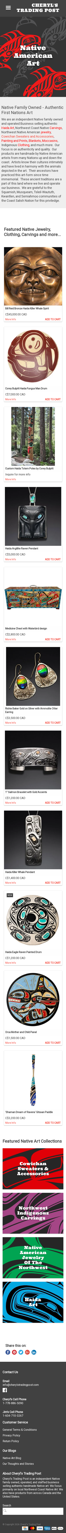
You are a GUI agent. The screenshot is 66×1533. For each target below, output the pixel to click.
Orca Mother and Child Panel (21, 1032)
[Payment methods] (24, 1528)
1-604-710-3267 (13, 1415)
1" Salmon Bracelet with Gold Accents (26, 792)
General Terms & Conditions (20, 1429)
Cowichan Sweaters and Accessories (27, 136)
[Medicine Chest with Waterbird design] (33, 596)
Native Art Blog (12, 1458)
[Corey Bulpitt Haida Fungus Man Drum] (33, 356)
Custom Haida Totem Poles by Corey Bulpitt (29, 468)
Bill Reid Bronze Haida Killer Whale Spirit (27, 308)
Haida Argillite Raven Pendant (21, 548)
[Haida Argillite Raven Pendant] (33, 516)
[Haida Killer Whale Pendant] (33, 840)
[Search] (6, 1510)
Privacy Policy (11, 1435)
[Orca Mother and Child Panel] (33, 1000)
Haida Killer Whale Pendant (20, 872)
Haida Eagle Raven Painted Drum (23, 952)
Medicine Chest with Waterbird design (26, 628)
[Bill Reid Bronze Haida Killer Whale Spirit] (33, 276)
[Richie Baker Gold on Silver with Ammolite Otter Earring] (33, 676)
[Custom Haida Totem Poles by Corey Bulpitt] (33, 436)
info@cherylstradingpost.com (21, 1385)
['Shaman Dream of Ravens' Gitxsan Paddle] (33, 1080)
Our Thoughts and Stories (18, 1463)
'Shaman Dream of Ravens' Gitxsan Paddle (29, 1112)
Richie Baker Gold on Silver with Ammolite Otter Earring (31, 710)
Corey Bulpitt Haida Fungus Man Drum (26, 388)
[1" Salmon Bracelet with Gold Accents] (33, 760)
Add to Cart (53, 319)
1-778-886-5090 (13, 1403)
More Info (10, 319)
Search (7, 1505)
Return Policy (11, 1441)
